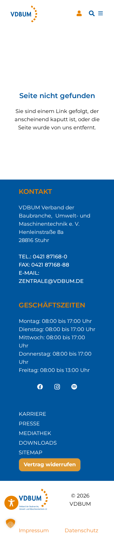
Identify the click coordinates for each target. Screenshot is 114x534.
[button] (91, 13)
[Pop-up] (100, 14)
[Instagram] (57, 387)
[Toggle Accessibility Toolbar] (11, 502)
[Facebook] (40, 387)
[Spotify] (74, 387)
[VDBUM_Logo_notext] (24, 13)
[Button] (79, 13)
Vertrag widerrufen (50, 464)
